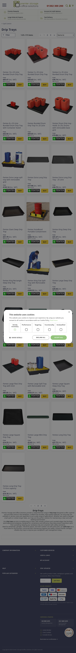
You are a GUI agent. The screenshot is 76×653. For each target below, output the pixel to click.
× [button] (69, 312)
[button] (15, 337)
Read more (53, 320)
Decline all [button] (40, 337)
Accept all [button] (58, 337)
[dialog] (38, 326)
